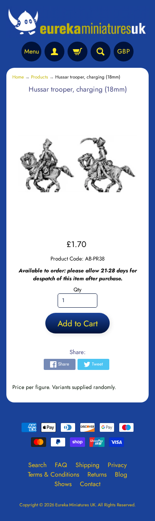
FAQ (61, 464)
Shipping (87, 464)
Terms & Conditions (53, 474)
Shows (63, 483)
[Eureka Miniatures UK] (77, 22)
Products (39, 77)
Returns (97, 474)
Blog (121, 474)
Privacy (117, 464)
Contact (90, 483)
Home (18, 77)
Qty (77, 289)
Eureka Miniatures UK (75, 505)
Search (37, 464)
